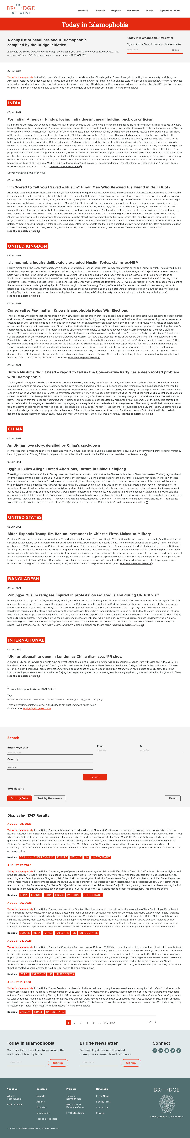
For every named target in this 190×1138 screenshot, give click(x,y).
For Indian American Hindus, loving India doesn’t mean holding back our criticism (80, 119)
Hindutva (39, 699)
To (141, 746)
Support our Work (170, 10)
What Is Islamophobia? (15, 1097)
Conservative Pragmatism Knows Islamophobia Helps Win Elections (67, 310)
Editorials (41, 1107)
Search (149, 10)
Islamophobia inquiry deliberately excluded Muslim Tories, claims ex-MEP (72, 262)
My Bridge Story (75, 1113)
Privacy (100, 1113)
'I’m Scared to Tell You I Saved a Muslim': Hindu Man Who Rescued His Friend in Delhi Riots (88, 187)
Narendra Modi (55, 699)
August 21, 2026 (19, 981)
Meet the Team (15, 1104)
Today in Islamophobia (73, 1097)
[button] (58, 1063)
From (100, 746)
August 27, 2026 (19, 865)
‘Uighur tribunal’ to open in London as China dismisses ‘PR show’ (65, 656)
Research (100, 10)
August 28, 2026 (19, 823)
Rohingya (72, 699)
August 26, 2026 (19, 902)
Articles (40, 1101)
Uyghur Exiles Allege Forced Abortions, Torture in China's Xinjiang (66, 469)
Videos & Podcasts (46, 1119)
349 (105, 1022)
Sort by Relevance (49, 798)
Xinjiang (98, 699)
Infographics (43, 1113)
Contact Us (102, 1107)
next (150, 1021)
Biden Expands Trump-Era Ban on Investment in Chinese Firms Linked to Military (79, 534)
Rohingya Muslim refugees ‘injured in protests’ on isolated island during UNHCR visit (83, 595)
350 (112, 1022)
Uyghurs (85, 699)
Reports (40, 1096)
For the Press (103, 1101)
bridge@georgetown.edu (37, 708)
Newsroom (133, 10)
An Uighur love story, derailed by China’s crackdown (53, 445)
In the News (102, 1096)
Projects (116, 10)
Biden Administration (19, 699)
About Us (82, 10)
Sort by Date (19, 798)
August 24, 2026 (19, 940)
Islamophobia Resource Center (75, 1105)
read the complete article (64, 166)
